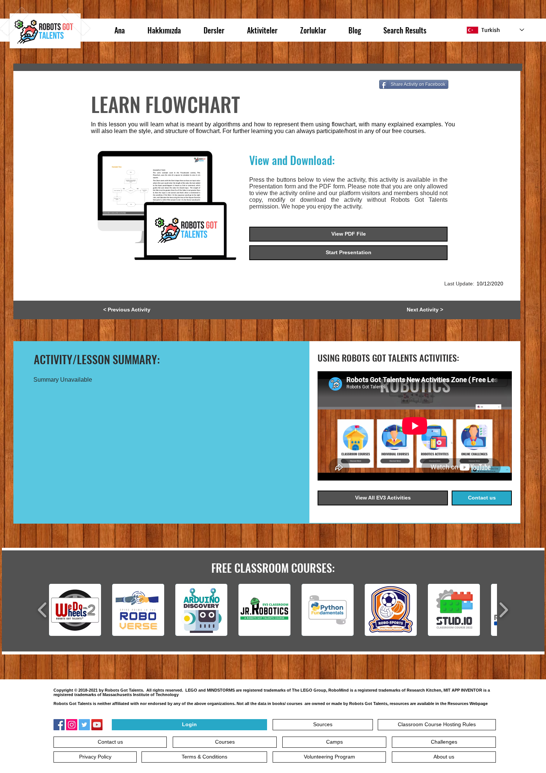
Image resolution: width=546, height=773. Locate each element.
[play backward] (42, 609)
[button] (126, 310)
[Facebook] (59, 724)
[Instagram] (71, 724)
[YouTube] (97, 724)
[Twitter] (84, 724)
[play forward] (503, 609)
